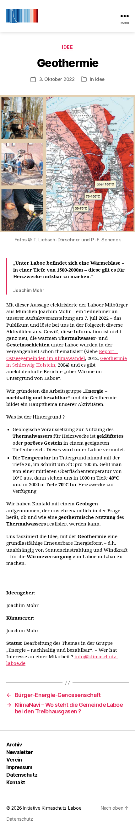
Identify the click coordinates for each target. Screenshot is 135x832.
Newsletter (19, 752)
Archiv (14, 744)
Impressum (19, 767)
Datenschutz (21, 775)
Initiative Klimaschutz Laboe (52, 808)
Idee (67, 47)
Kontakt (15, 782)
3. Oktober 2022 (57, 79)
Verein (14, 759)
